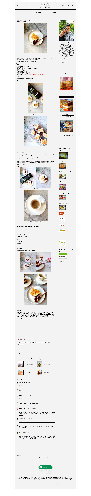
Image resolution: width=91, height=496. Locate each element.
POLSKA (35, 342)
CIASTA (19, 342)
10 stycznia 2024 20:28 (34, 408)
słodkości (18, 344)
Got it (67, 491)
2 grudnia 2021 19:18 (26, 382)
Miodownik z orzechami (68, 114)
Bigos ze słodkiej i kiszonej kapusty (48, 353)
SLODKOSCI (48, 342)
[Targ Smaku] (61, 234)
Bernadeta (21, 382)
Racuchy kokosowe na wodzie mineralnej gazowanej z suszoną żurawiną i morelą (68, 136)
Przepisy (19, 5)
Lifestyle (63, 5)
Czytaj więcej (68, 95)
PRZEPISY (39, 342)
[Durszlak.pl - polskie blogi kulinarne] (61, 261)
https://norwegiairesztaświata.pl (24, 408)
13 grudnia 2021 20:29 (27, 395)
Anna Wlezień (21, 395)
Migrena (20, 353)
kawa (25, 342)
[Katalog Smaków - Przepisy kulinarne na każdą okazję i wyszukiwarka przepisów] (62, 222)
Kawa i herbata (25, 5)
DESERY (22, 342)
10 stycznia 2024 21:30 (29, 418)
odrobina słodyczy (30, 342)
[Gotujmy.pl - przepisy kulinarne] (63, 258)
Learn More (63, 491)
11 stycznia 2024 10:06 (27, 432)
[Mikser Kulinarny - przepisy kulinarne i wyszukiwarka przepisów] (62, 246)
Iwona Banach (21, 432)
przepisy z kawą (43, 342)
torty (22, 344)
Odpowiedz (21, 385)
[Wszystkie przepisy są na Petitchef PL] (61, 214)
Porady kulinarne (70, 5)
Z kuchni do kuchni (45, 5)
